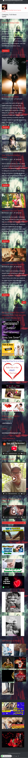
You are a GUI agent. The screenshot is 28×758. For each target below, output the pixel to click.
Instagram (11, 756)
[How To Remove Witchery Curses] (14, 143)
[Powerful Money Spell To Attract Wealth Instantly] (8, 689)
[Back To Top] (24, 754)
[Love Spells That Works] (14, 76)
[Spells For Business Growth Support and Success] (8, 650)
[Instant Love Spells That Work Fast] (20, 676)
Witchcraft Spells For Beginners (13, 265)
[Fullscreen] (24, 453)
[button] (14, 479)
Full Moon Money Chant (10, 23)
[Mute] (22, 453)
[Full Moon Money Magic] (8, 676)
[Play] (4, 453)
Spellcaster (19, 24)
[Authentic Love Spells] (8, 663)
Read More (5, 50)
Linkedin (16, 756)
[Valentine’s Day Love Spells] (14, 200)
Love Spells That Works (10, 97)
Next (24, 302)
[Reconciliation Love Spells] (20, 650)
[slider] (13, 493)
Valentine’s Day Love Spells (12, 211)
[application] (14, 448)
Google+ (18, 756)
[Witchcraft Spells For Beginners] (14, 255)
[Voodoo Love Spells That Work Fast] (20, 663)
